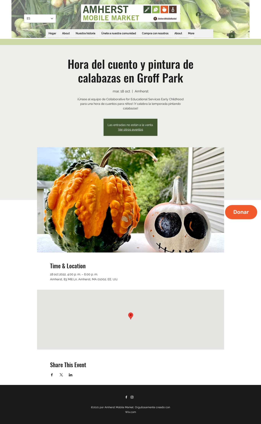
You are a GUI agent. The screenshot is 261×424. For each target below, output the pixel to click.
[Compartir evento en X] (61, 374)
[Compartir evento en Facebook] (52, 374)
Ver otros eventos (130, 129)
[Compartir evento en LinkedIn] (70, 374)
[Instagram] (132, 397)
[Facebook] (126, 397)
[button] (232, 34)
